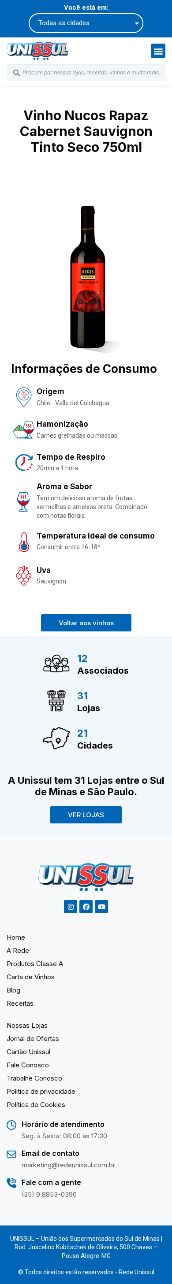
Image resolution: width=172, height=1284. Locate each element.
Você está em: (86, 7)
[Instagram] (70, 906)
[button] (158, 51)
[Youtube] (101, 906)
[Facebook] (86, 906)
